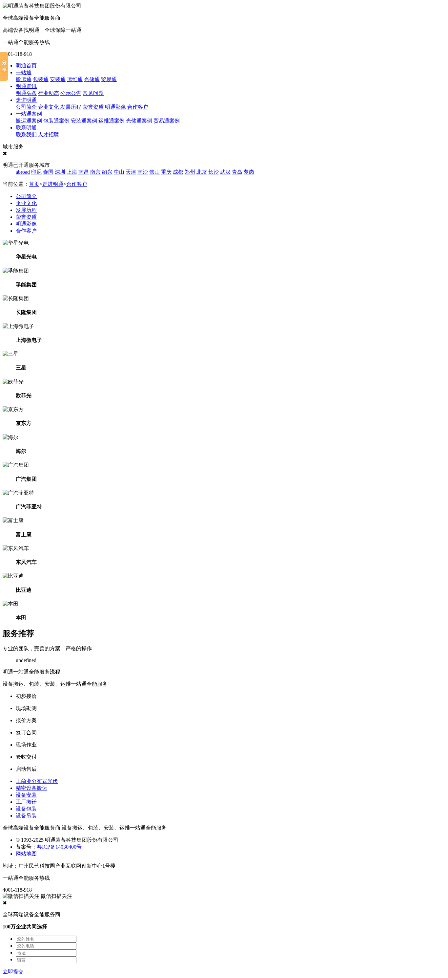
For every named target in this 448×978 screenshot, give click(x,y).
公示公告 (70, 93)
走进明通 (26, 100)
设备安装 (26, 795)
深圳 (60, 172)
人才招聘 (48, 134)
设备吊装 (26, 815)
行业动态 (48, 93)
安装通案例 (84, 120)
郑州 (190, 172)
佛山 (154, 172)
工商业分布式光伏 (37, 781)
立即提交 (13, 971)
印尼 (36, 172)
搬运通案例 (29, 120)
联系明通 (26, 127)
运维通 (75, 79)
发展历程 (70, 107)
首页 (34, 184)
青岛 (237, 172)
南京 (95, 172)
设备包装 (26, 808)
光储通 (92, 79)
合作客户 (137, 107)
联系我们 (26, 134)
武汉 (225, 172)
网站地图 (26, 853)
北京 (201, 172)
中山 (119, 172)
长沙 (213, 172)
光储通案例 (139, 120)
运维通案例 (111, 120)
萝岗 (249, 172)
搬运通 (23, 79)
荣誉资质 (93, 107)
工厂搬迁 (26, 802)
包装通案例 (56, 120)
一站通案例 (29, 114)
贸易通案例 (166, 120)
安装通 (58, 79)
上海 (72, 172)
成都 (178, 172)
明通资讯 (26, 86)
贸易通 (109, 79)
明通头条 (26, 93)
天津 (131, 172)
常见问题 (93, 93)
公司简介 (26, 107)
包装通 (41, 79)
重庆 (166, 172)
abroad (23, 172)
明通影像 (115, 107)
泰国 (48, 172)
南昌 (83, 172)
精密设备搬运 (31, 788)
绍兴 (107, 172)
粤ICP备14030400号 (59, 847)
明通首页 (26, 65)
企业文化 (48, 107)
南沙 (142, 172)
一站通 (23, 72)
